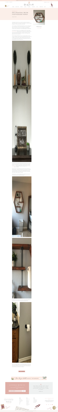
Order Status (27, 402)
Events (20, 402)
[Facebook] (38, 28)
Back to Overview (22, 371)
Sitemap (32, 411)
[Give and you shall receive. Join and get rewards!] (29, 378)
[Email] (37, 28)
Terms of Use (29, 411)
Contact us (9, 402)
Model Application (35, 401)
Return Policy (27, 401)
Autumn (17, 0)
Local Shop (20, 401)
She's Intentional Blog (49, 399)
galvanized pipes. (14, 31)
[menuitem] (13, 7)
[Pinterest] (39, 28)
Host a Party (34, 402)
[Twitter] (40, 28)
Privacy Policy (26, 411)
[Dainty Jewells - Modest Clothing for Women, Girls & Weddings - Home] (29, 4)
